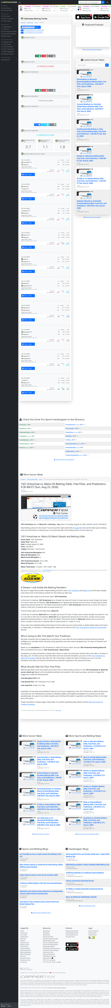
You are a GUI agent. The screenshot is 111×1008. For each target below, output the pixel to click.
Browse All (6, 60)
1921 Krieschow (73, 590)
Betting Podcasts (8, 54)
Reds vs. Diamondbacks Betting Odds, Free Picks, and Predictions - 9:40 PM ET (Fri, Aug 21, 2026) (94, 805)
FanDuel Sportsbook (72, 933)
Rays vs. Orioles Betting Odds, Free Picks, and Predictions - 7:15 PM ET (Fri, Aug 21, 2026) (95, 759)
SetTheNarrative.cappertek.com (75, 876)
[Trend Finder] (24, 160)
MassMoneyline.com (73, 860)
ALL (22, 30)
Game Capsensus (8, 49)
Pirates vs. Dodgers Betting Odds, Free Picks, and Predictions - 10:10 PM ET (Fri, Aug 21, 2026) (94, 789)
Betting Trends (7, 42)
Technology (46, 931)
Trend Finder (7, 44)
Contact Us (23, 962)
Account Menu (7, 10)
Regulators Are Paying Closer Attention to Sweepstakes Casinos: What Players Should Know (41, 892)
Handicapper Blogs (49, 946)
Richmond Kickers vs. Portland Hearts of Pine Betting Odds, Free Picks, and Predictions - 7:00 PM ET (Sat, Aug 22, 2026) (49, 792)
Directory (6, 29)
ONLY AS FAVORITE (38, 32)
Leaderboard (7, 27)
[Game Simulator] (26, 160)
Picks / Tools (28, 174)
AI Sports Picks (70, 937)
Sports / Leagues (8, 18)
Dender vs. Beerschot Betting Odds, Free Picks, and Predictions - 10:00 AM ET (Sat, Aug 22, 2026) (91, 158)
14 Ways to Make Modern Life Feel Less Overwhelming (41, 883)
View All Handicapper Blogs (87, 906)
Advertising (46, 935)
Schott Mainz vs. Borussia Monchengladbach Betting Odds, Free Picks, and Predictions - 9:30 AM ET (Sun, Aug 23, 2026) (91, 82)
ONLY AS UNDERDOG (28, 32)
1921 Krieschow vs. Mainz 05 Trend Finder (91, 627)
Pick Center (6, 16)
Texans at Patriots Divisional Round (80, 881)
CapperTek (23, 22)
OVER (37, 124)
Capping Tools (24, 942)
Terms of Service (93, 931)
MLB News (86, 752)
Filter (30, 27)
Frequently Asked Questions (51, 948)
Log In (9, 1006)
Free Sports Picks (48, 952)
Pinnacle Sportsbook (72, 931)
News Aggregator (8, 51)
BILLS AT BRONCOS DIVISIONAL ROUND (81, 897)
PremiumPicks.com (48, 570)
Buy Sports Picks (25, 958)
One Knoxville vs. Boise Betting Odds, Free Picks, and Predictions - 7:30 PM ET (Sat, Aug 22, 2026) (49, 760)
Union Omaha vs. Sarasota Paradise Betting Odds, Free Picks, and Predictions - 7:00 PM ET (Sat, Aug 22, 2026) (49, 776)
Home (22, 931)
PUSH (51, 56)
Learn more (58, 710)
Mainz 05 (86, 590)
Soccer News (80, 90)
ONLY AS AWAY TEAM (28, 30)
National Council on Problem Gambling (57, 987)
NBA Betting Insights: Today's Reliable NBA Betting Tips (87, 864)
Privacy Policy (92, 933)
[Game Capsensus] (27, 160)
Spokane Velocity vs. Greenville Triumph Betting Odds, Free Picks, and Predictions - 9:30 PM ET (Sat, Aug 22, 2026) (92, 204)
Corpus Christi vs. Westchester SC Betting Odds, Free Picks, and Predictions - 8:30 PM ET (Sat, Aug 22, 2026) (49, 744)
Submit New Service (49, 940)
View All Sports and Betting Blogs (41, 913)
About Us (23, 956)
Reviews (22, 940)
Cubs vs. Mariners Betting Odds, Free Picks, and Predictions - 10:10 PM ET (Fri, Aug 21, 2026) (94, 744)
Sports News (7, 21)
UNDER (45, 124)
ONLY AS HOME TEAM (38, 30)
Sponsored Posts (48, 937)
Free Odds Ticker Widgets (51, 950)
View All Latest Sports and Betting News (88, 834)
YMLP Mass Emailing (49, 956)
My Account (7, 8)
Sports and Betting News (32, 479)
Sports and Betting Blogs (50, 944)
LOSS (44, 56)
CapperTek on (47, 958)
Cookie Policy (92, 935)
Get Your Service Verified (50, 938)
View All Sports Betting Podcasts (92, 49)
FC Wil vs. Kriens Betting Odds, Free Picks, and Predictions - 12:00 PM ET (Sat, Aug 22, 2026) (49, 806)
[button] (108, 2)
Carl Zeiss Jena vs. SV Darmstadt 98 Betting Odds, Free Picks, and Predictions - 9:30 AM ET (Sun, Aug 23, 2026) (48, 821)
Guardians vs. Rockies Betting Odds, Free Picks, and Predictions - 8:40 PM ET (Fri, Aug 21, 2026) (95, 821)
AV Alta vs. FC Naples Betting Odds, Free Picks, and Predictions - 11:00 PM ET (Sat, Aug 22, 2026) (91, 180)
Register (3, 1006)
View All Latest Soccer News (41, 834)
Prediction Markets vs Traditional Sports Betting (85, 873)
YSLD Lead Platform (49, 954)
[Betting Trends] (23, 160)
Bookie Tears (7, 36)
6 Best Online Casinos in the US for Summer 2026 (39, 875)
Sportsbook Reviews (9, 34)
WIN (38, 56)
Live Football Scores (72, 935)
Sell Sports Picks (25, 960)
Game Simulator (8, 47)
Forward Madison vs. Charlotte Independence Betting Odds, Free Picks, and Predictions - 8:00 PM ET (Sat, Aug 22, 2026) (90, 107)
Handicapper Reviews (10, 31)
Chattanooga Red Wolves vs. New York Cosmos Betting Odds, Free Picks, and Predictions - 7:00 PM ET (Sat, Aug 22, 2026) (92, 132)
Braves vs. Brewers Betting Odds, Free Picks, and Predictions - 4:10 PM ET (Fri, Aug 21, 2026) (94, 774)
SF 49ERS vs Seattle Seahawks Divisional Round (84, 889)
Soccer (36, 22)
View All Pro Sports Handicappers (65, 459)
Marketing (46, 933)
